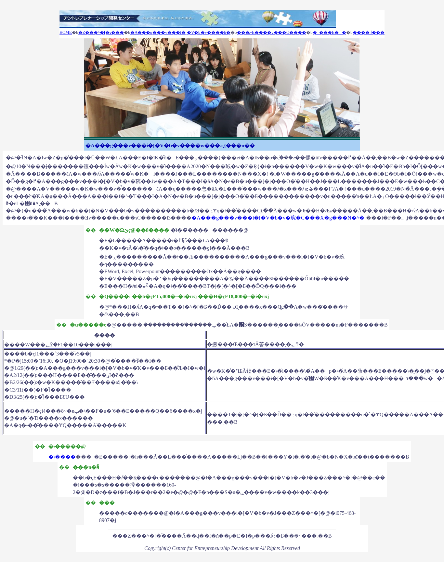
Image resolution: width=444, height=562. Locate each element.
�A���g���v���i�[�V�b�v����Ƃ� (180, 32)
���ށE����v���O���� (271, 32)
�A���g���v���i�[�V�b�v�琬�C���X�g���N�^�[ (278, 218)
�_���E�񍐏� (329, 32)
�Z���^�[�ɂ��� (101, 32)
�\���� (62, 457)
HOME (65, 32)
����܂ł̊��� (369, 32)
